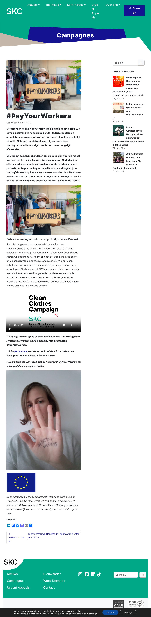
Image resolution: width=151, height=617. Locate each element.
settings (93, 613)
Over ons (112, 4)
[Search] (142, 575)
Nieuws (12, 574)
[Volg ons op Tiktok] (99, 575)
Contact (49, 587)
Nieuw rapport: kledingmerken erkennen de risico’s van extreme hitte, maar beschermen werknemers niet (128, 86)
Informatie (52, 4)
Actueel (32, 4)
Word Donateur (54, 581)
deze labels (20, 351)
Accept (110, 612)
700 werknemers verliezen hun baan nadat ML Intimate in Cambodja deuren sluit (128, 161)
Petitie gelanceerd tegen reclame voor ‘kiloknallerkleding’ (128, 111)
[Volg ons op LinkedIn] (93, 575)
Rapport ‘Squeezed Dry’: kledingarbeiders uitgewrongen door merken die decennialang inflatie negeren (128, 136)
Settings (128, 612)
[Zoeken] (141, 63)
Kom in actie (75, 4)
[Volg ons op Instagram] (80, 575)
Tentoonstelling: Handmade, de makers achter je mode (53, 535)
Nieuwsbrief (52, 574)
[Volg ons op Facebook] (87, 575)
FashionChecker (16, 539)
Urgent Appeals (95, 11)
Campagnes (15, 581)
